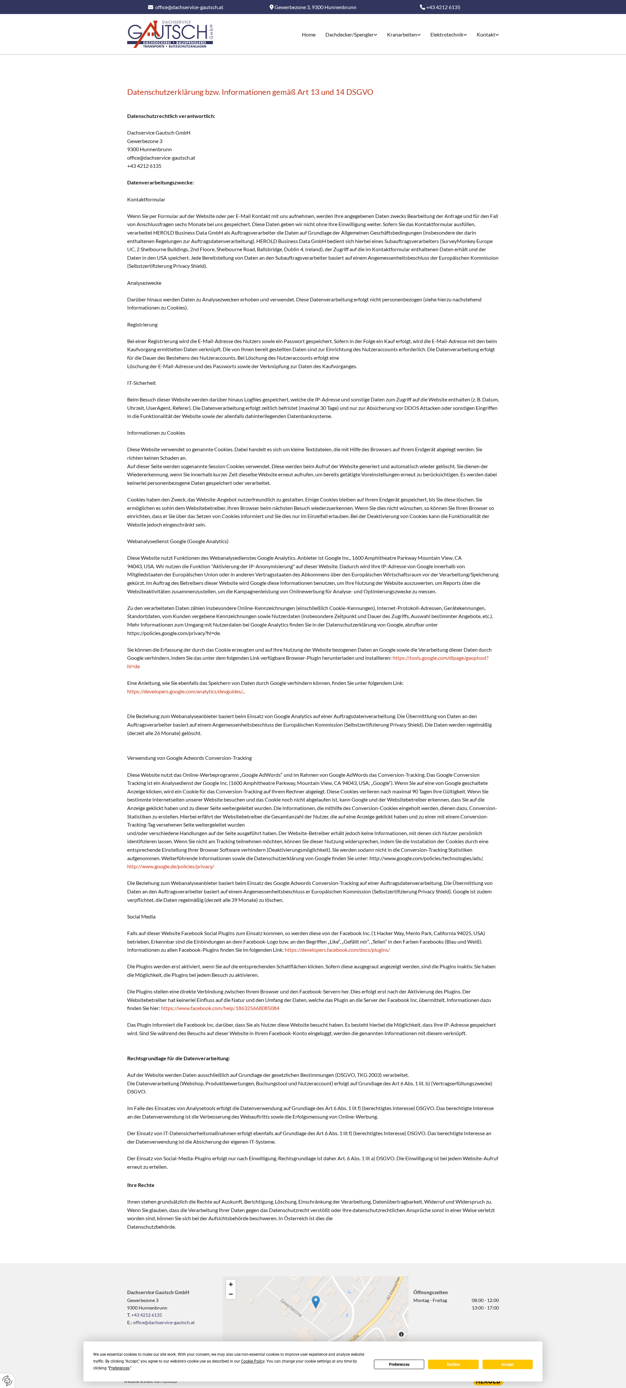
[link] (346, 34)
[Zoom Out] (231, 1294)
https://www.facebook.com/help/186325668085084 (219, 1008)
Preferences (399, 1364)
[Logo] (170, 34)
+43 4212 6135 (146, 1315)
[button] (316, 1302)
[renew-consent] (7, 1380)
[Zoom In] (231, 1284)
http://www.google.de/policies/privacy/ (170, 866)
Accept (507, 1364)
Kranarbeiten (402, 34)
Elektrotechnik (446, 34)
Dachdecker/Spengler (349, 34)
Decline (453, 1364)
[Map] (316, 1308)
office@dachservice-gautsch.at (189, 7)
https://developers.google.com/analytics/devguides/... (186, 691)
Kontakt (486, 34)
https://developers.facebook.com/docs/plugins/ (337, 950)
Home (309, 34)
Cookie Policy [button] (252, 1361)
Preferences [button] (119, 1368)
